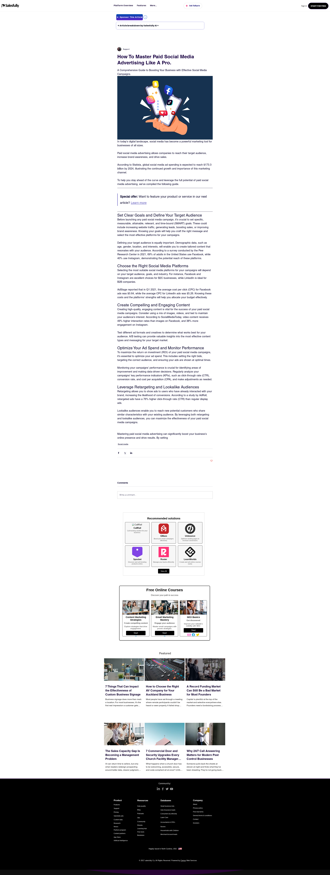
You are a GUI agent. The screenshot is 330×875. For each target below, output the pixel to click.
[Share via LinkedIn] (131, 453)
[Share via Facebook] (118, 453)
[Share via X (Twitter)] (125, 453)
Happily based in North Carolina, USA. (163, 849)
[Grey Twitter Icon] (167, 789)
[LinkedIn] (158, 789)
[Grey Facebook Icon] (163, 789)
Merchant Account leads (168, 834)
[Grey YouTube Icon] (171, 789)
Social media (123, 444)
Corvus (183, 860)
